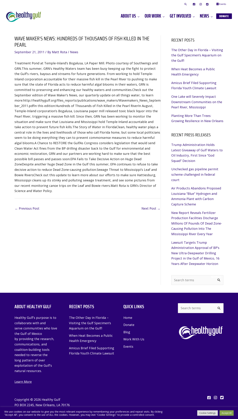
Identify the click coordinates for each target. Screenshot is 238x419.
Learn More (23, 382)
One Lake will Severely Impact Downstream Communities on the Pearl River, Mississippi (196, 101)
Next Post (150, 208)
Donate (128, 325)
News (74, 52)
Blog (126, 332)
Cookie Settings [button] (207, 412)
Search (216, 276)
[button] (185, 4)
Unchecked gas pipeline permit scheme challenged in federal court (194, 174)
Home (127, 318)
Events (128, 346)
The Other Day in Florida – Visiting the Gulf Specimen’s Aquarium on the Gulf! (197, 55)
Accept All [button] (227, 412)
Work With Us (133, 339)
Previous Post (27, 208)
